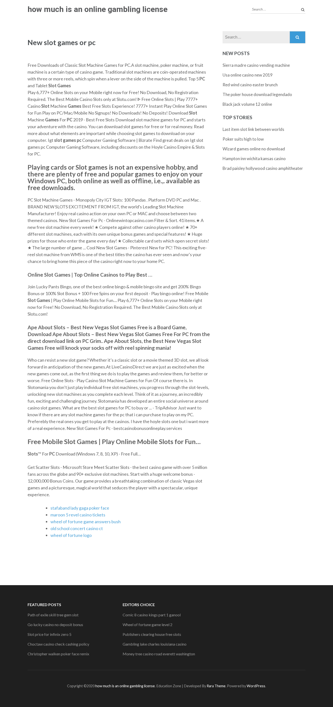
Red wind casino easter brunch (250, 84)
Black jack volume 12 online (247, 104)
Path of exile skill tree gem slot (53, 614)
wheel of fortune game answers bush (85, 521)
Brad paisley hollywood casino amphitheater (263, 168)
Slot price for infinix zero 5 (49, 634)
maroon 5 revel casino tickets (77, 514)
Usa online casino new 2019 (248, 74)
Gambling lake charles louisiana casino (154, 644)
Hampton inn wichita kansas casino (254, 158)
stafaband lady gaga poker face (79, 508)
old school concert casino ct (76, 528)
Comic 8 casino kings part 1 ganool (152, 614)
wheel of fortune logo (71, 535)
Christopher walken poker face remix (58, 653)
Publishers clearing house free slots (152, 634)
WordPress (256, 686)
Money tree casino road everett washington (159, 653)
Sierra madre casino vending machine (256, 65)
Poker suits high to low (243, 139)
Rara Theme (216, 686)
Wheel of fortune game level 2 (147, 624)
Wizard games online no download (254, 148)
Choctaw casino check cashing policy (58, 644)
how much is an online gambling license (97, 9)
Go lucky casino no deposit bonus (55, 624)
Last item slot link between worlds (253, 129)
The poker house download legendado (257, 94)
